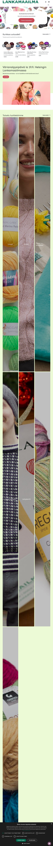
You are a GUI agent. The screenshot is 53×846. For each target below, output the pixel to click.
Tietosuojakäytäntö (26, 830)
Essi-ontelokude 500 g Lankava (8, 52)
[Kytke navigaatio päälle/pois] (48, 4)
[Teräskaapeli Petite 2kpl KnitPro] (44, 45)
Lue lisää (6, 77)
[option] (26, 50)
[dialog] (26, 834)
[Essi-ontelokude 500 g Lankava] (9, 45)
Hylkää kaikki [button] (32, 840)
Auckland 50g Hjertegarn (30, 52)
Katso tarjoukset (26, 20)
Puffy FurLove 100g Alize (19, 52)
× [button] (51, 823)
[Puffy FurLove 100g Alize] (20, 45)
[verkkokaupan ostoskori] (45, 2)
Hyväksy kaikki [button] (21, 840)
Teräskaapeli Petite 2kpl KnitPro (43, 52)
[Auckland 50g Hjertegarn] (32, 45)
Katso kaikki (46, 34)
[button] (4, 45)
